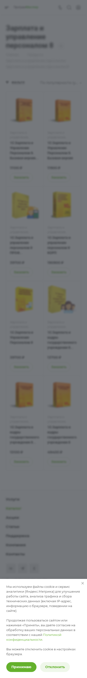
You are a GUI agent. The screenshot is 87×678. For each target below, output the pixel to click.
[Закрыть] (82, 583)
